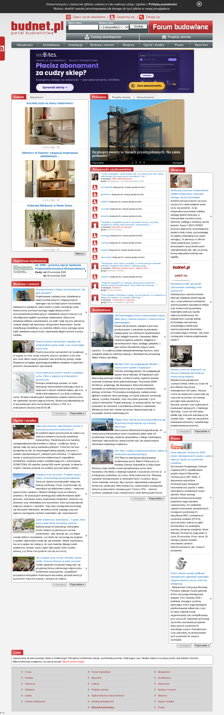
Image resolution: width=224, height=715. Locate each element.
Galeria (95, 683)
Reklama (29, 689)
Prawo (161, 707)
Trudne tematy (114, 229)
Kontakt (29, 677)
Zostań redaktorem (35, 701)
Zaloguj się (153, 17)
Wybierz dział (106, 23)
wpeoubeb (106, 257)
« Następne (59, 413)
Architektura (164, 677)
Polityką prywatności (163, 4)
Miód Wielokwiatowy (122, 178)
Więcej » (79, 253)
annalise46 (106, 187)
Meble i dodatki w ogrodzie (120, 302)
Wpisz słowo (75, 23)
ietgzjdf (104, 250)
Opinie (28, 695)
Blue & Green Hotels (73, 661)
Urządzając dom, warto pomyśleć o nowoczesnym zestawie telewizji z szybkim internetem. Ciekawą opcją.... (131, 264)
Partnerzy (30, 683)
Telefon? (116, 287)
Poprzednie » (77, 413)
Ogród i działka (166, 701)
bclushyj (105, 216)
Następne (178, 162)
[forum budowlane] (181, 27)
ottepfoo (105, 276)
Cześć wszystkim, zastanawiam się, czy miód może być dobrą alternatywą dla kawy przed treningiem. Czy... (132, 175)
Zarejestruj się (126, 17)
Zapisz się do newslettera (89, 17)
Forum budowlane (100, 672)
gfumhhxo (106, 194)
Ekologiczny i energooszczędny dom (125, 181)
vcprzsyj (105, 243)
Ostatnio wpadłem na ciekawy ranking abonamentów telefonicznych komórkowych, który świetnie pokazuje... (128, 284)
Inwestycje (163, 683)
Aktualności (164, 672)
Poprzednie (98, 162)
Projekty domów (99, 689)
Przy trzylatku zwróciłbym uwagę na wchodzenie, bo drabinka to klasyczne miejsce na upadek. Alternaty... (133, 296)
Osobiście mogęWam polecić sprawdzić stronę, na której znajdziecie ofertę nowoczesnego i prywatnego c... (129, 223)
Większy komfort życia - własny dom (130, 268)
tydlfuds (105, 201)
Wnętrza (162, 695)
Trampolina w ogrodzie (123, 300)
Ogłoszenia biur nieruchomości (107, 695)
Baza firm (96, 677)
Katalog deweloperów (102, 701)
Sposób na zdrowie (122, 227)
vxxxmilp (105, 209)
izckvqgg (105, 235)
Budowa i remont (115, 270)
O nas (28, 672)
